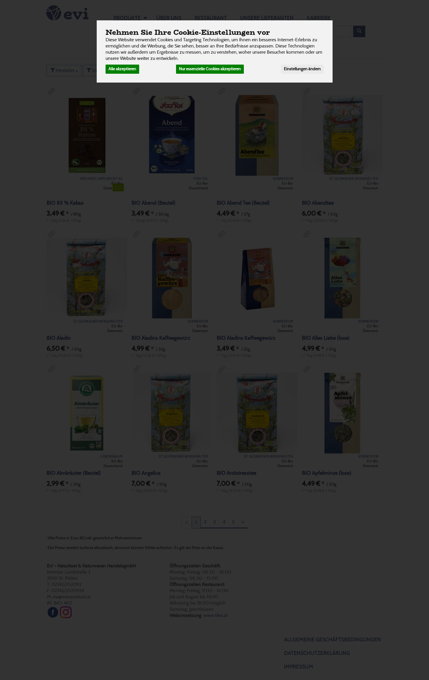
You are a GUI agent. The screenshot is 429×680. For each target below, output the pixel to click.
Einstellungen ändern (302, 69)
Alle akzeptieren (122, 69)
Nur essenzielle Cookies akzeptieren (210, 69)
